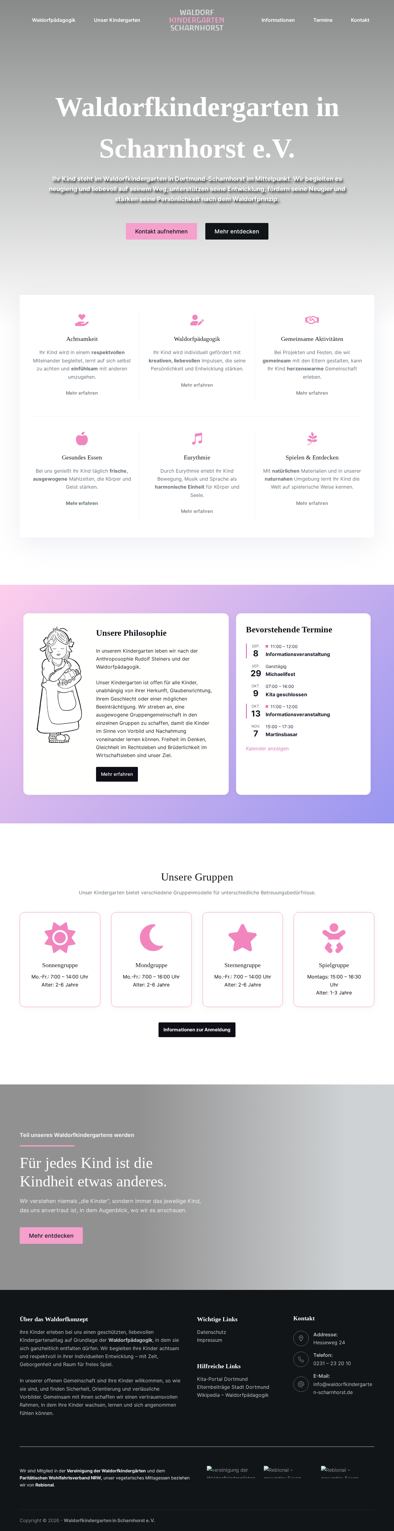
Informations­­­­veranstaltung (298, 654)
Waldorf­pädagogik (53, 20)
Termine (322, 20)
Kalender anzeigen (267, 748)
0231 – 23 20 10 (332, 1363)
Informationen (278, 20)
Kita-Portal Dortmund (222, 1379)
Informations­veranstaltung (298, 714)
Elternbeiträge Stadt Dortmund (233, 1387)
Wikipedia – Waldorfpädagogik (233, 1395)
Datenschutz (211, 1332)
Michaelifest (280, 674)
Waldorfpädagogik (130, 1340)
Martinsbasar (282, 734)
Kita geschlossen (286, 694)
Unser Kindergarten (117, 20)
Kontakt (360, 20)
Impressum (209, 1340)
